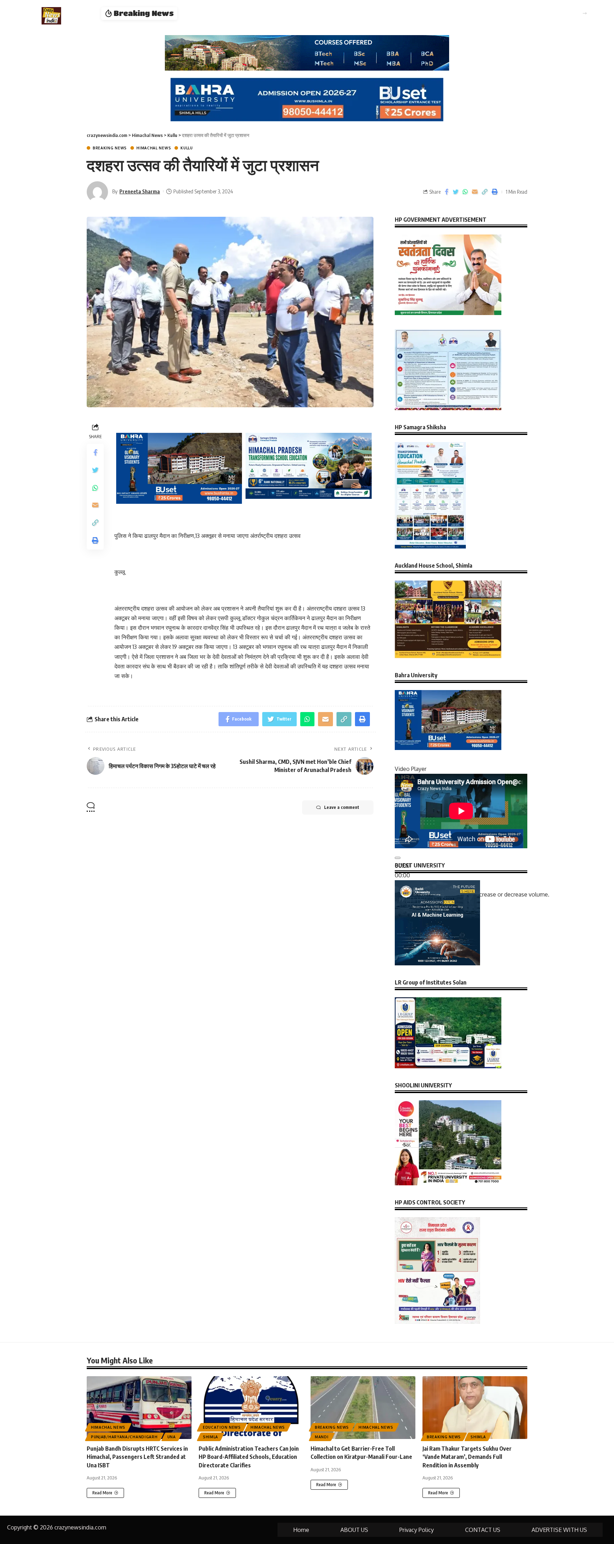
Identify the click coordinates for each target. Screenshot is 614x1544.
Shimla (210, 1437)
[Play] (397, 858)
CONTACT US (482, 1529)
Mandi (322, 1437)
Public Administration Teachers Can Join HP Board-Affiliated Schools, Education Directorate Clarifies (322, 13)
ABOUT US (354, 1529)
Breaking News (110, 148)
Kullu (187, 148)
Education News (222, 1427)
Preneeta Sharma (139, 191)
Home (301, 1529)
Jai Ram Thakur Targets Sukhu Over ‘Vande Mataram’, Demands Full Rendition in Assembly (467, 1456)
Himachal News (153, 148)
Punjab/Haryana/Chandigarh (124, 1437)
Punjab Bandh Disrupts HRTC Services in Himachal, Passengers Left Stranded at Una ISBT (137, 1456)
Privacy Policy (416, 1529)
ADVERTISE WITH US (559, 1529)
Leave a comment (341, 807)
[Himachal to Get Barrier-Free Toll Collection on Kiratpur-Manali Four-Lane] (363, 1407)
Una (171, 1437)
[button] (585, 13)
